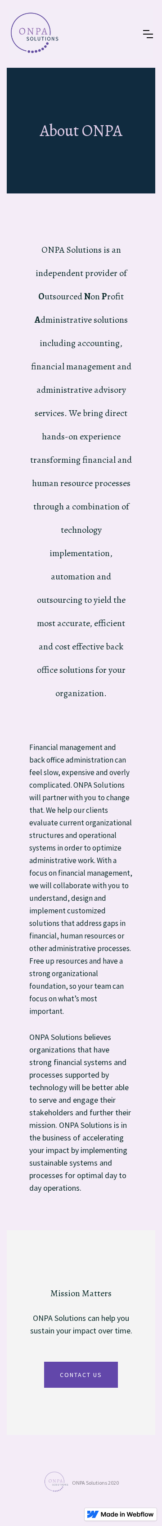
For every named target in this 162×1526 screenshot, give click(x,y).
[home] (34, 34)
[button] (148, 34)
